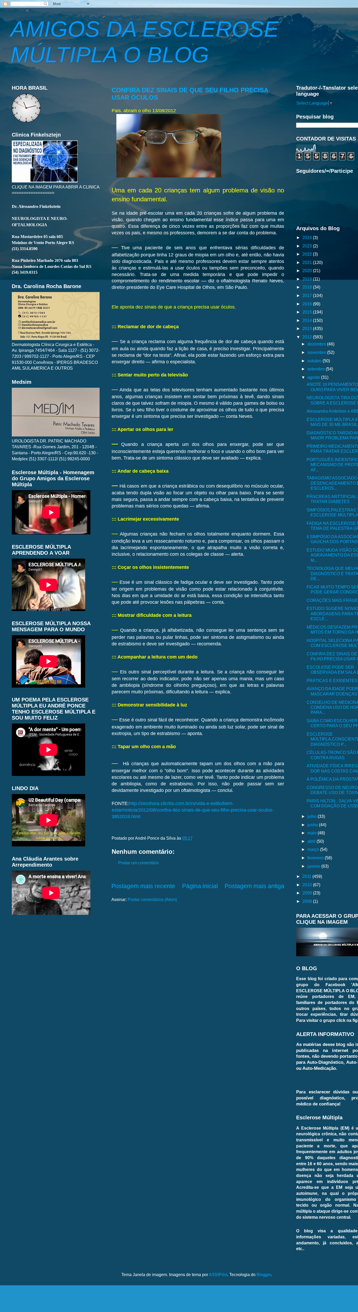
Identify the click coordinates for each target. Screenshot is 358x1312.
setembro (316, 368)
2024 (307, 237)
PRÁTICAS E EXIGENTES (332, 680)
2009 (307, 892)
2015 (307, 312)
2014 (307, 320)
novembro (317, 352)
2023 (307, 246)
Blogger (264, 1274)
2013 (307, 328)
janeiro (314, 866)
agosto (314, 377)
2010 (307, 884)
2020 (307, 270)
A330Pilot (218, 1274)
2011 (307, 876)
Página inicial (200, 886)
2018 (307, 287)
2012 (307, 336)
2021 (307, 262)
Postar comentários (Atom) (152, 899)
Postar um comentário (138, 862)
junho (313, 824)
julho (312, 816)
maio (312, 832)
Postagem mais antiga (254, 886)
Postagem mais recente (143, 886)
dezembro (317, 344)
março (313, 849)
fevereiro (316, 857)
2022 (307, 254)
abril (312, 841)
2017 (307, 295)
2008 (307, 901)
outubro (315, 360)
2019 (307, 279)
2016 (307, 303)
